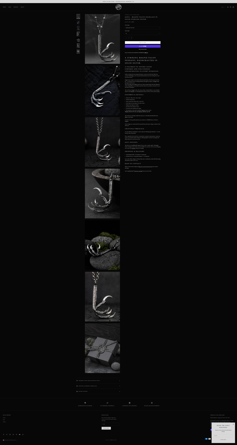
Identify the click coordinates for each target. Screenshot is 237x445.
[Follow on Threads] (13, 434)
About (22, 7)
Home (4, 7)
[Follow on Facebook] (3, 434)
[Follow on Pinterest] (16, 434)
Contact (4, 421)
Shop (9, 7)
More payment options (143, 49)
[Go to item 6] (78, 45)
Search (4, 417)
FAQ (4, 419)
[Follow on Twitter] (6, 434)
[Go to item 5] (78, 39)
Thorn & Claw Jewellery (132, 14)
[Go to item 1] (78, 16)
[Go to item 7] (78, 51)
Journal (16, 7)
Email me (143, 110)
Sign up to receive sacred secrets (145, 166)
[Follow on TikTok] (22, 434)
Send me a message (138, 171)
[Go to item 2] (78, 22)
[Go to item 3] (78, 28)
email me (133, 148)
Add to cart (142, 42)
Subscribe (223, 439)
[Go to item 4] (78, 33)
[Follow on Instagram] (10, 434)
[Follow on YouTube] (19, 434)
